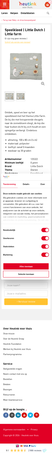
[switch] (45, 238)
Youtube (25, 415)
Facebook (6, 415)
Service (7, 363)
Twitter (31, 415)
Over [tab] (42, 184)
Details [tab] (26, 184)
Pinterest (37, 415)
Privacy (34, 429)
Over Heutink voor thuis (17, 328)
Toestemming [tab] (9, 184)
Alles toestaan (26, 266)
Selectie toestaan (26, 274)
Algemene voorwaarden (14, 429)
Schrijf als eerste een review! (17, 42)
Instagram (12, 415)
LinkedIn (18, 415)
